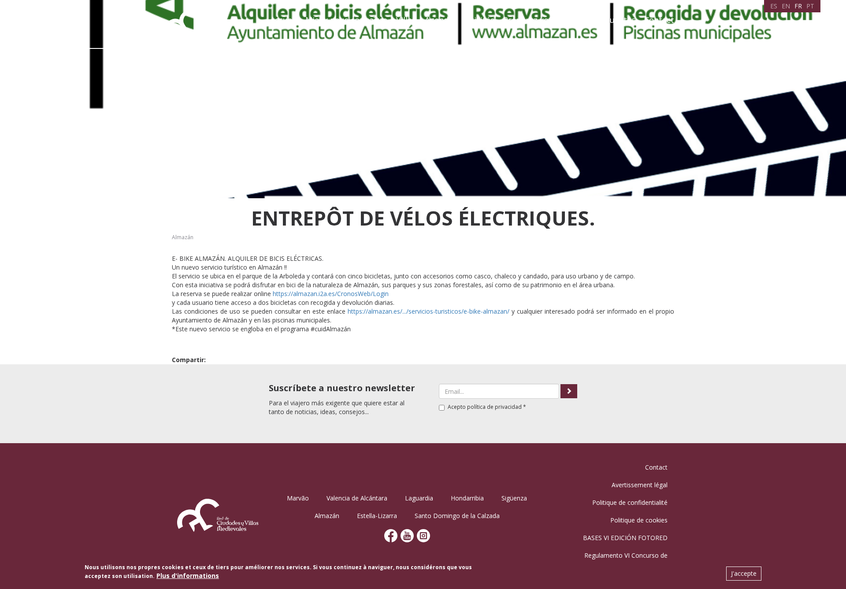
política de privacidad (494, 407)
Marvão (298, 498)
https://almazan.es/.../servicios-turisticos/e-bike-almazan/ (428, 311)
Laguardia (419, 498)
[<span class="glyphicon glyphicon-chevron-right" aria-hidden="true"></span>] (568, 391)
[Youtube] (407, 535)
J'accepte (744, 573)
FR (798, 6)
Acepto (487, 407)
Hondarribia (467, 498)
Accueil (283, 20)
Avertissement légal (640, 485)
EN (786, 6)
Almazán (182, 237)
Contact (659, 20)
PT (810, 6)
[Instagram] (423, 535)
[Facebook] (390, 535)
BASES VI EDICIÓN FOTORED (625, 537)
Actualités (616, 20)
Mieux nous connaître (346, 20)
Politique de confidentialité (630, 502)
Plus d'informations (187, 575)
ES (773, 6)
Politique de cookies (639, 520)
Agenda (439, 20)
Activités (478, 20)
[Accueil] (199, 24)
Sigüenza (514, 498)
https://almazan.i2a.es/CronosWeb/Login (331, 293)
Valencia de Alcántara (357, 498)
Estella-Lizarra (377, 515)
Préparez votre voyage (546, 20)
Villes (406, 20)
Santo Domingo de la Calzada (457, 515)
